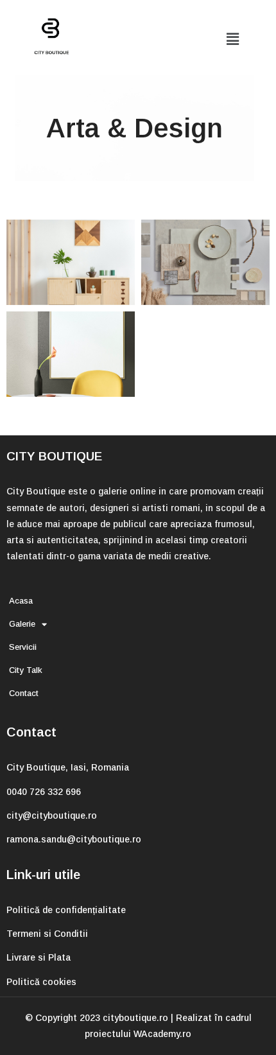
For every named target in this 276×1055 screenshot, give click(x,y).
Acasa (21, 601)
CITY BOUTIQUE (54, 456)
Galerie (22, 624)
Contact (24, 693)
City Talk (25, 670)
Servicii (23, 647)
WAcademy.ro (162, 1034)
